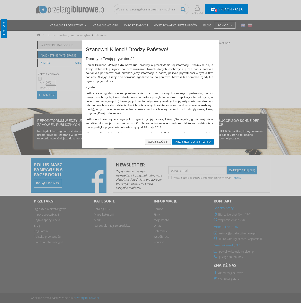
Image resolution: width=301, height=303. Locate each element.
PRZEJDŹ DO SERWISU (193, 141)
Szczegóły (158, 141)
